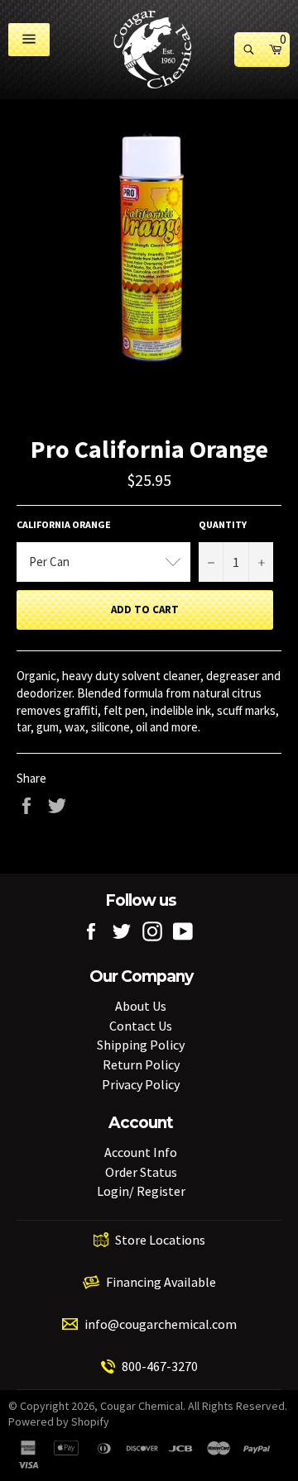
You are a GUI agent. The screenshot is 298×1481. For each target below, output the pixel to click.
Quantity (223, 524)
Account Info (140, 1152)
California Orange (64, 524)
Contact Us (140, 1025)
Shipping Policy (141, 1044)
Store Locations (160, 1240)
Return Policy (141, 1064)
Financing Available (161, 1282)
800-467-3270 (160, 1366)
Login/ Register (141, 1191)
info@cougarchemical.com (160, 1324)
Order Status (141, 1172)
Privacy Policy (141, 1084)
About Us (140, 1006)
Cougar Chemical (141, 1405)
